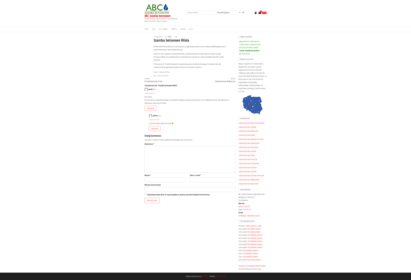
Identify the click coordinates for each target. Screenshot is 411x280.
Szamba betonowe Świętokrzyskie (249, 143)
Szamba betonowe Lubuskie (247, 151)
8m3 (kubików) (252, 244)
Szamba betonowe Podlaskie (247, 167)
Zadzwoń (258, 229)
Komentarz (149, 144)
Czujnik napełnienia (251, 225)
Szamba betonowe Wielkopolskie (248, 179)
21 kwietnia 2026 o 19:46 (154, 120)
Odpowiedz (150, 108)
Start (146, 29)
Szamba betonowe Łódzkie (246, 135)
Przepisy (174, 29)
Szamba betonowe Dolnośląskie (248, 147)
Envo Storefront (220, 276)
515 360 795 (246, 206)
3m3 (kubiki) (251, 229)
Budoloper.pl (242, 265)
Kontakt (183, 29)
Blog (191, 29)
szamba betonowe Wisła (162, 76)
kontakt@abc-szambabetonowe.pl (249, 215)
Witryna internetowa (152, 185)
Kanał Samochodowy (248, 259)
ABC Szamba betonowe (157, 16)
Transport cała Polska (164, 72)
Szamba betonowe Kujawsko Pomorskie (251, 139)
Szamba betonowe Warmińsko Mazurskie (251, 123)
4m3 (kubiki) (251, 232)
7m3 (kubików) (252, 241)
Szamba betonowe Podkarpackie (248, 163)
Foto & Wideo (163, 29)
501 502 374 (247, 209)
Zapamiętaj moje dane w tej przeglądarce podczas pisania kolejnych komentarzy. (178, 194)
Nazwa (147, 175)
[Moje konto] (256, 12)
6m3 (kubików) (252, 238)
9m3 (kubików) (252, 247)
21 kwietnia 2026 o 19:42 (149, 93)
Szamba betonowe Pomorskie (247, 159)
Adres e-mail (195, 175)
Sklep (154, 29)
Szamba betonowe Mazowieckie (248, 183)
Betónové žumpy (256, 269)
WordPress (205, 276)
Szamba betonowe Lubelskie (247, 171)
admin (170, 37)
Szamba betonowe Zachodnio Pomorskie (251, 175)
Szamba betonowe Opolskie (247, 127)
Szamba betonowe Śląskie (246, 155)
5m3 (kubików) (252, 235)
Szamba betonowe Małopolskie (248, 131)
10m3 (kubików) (247, 250)
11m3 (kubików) (247, 253)
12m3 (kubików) (247, 256)
